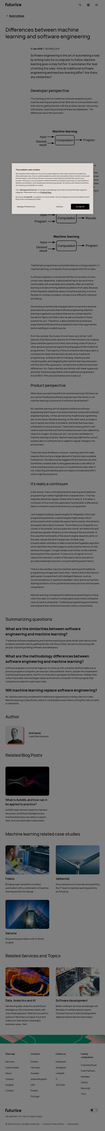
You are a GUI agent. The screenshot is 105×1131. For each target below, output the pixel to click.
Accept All (80, 207)
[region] (52, 188)
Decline (59, 207)
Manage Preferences (26, 207)
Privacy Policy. (46, 192)
